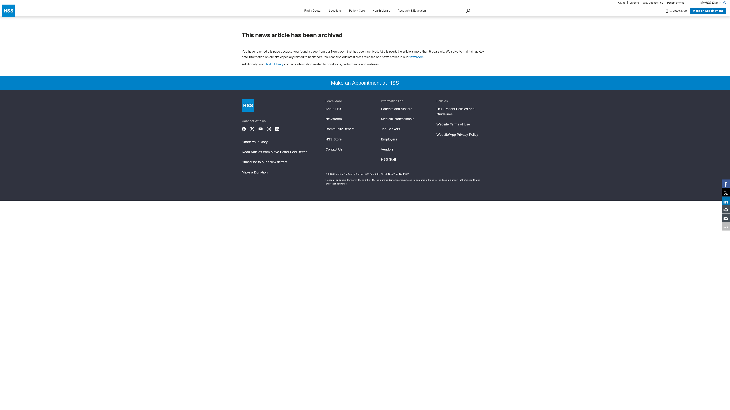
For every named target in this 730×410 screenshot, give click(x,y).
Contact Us (333, 149)
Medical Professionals (397, 119)
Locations (335, 10)
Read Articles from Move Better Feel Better (274, 152)
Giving (621, 2)
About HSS (333, 109)
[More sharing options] (726, 226)
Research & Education (412, 10)
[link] (726, 184)
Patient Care (357, 10)
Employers (389, 139)
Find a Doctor (312, 10)
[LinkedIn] (279, 128)
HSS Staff (388, 159)
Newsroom (416, 57)
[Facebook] (246, 128)
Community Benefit (339, 129)
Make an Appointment (708, 10)
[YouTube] (263, 128)
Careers (634, 2)
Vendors (387, 149)
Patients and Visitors (396, 109)
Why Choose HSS (653, 2)
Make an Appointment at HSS (365, 83)
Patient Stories (675, 2)
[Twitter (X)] (254, 128)
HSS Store (333, 139)
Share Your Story (255, 142)
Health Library (381, 10)
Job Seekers (390, 129)
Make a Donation (255, 172)
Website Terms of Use (453, 124)
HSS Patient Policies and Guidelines (455, 111)
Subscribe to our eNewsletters (264, 162)
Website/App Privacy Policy (457, 134)
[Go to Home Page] (248, 105)
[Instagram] (271, 128)
